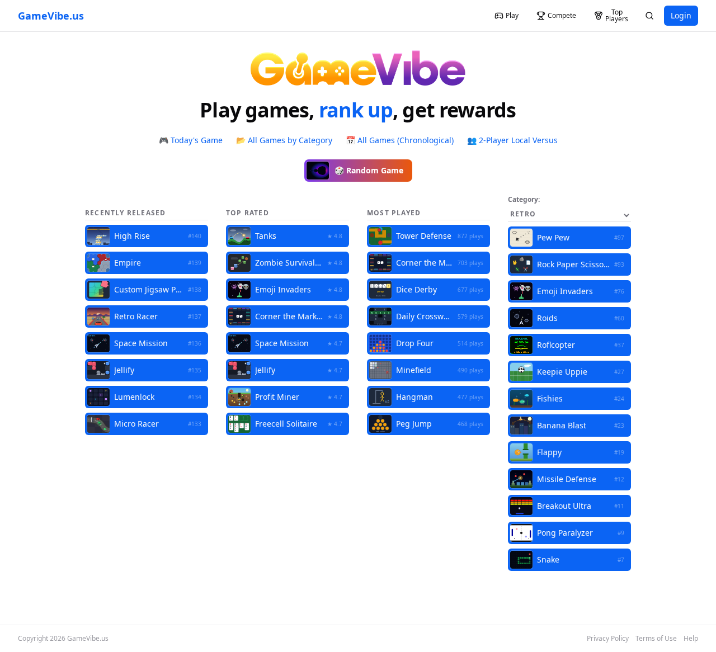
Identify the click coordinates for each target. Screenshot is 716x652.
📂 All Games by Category (284, 140)
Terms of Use (656, 638)
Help (691, 638)
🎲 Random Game (369, 170)
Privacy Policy (608, 638)
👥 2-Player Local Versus (512, 140)
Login (681, 15)
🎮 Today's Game (191, 140)
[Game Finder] (649, 16)
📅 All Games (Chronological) (400, 140)
